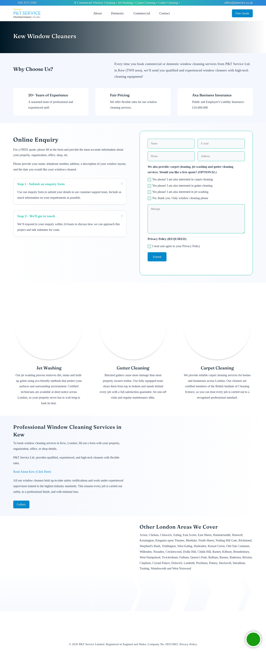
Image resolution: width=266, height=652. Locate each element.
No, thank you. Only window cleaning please (180, 198)
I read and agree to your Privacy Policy (176, 246)
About (97, 13)
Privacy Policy (188, 644)
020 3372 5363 (27, 2)
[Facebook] (176, 13)
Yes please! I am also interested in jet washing (180, 191)
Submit (157, 256)
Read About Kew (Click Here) (32, 471)
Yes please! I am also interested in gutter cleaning (182, 185)
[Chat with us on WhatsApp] (253, 639)
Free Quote (242, 13)
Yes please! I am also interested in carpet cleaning (182, 179)
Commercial (141, 13)
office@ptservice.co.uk (238, 2)
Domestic (117, 13)
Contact (164, 13)
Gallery (21, 504)
